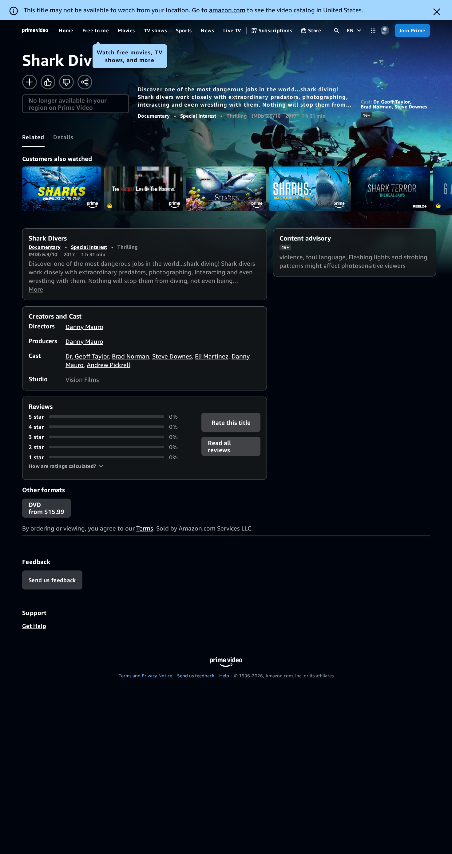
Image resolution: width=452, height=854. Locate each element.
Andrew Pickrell (108, 364)
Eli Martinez (211, 356)
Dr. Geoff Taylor (391, 102)
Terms (144, 528)
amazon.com (227, 10)
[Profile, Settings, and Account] (385, 30)
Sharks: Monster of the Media (308, 188)
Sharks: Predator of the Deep (61, 188)
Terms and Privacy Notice (145, 675)
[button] (66, 466)
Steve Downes (411, 107)
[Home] (35, 30)
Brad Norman (376, 107)
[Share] (84, 82)
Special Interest (198, 116)
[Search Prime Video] (337, 30)
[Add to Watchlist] (29, 82)
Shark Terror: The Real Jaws (390, 188)
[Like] (48, 82)
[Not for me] (66, 82)
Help (224, 675)
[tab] (33, 137)
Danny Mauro (84, 326)
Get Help (34, 625)
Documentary (154, 116)
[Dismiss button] (437, 11)
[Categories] (373, 30)
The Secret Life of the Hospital (143, 188)
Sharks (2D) (225, 188)
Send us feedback (195, 675)
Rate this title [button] (230, 422)
